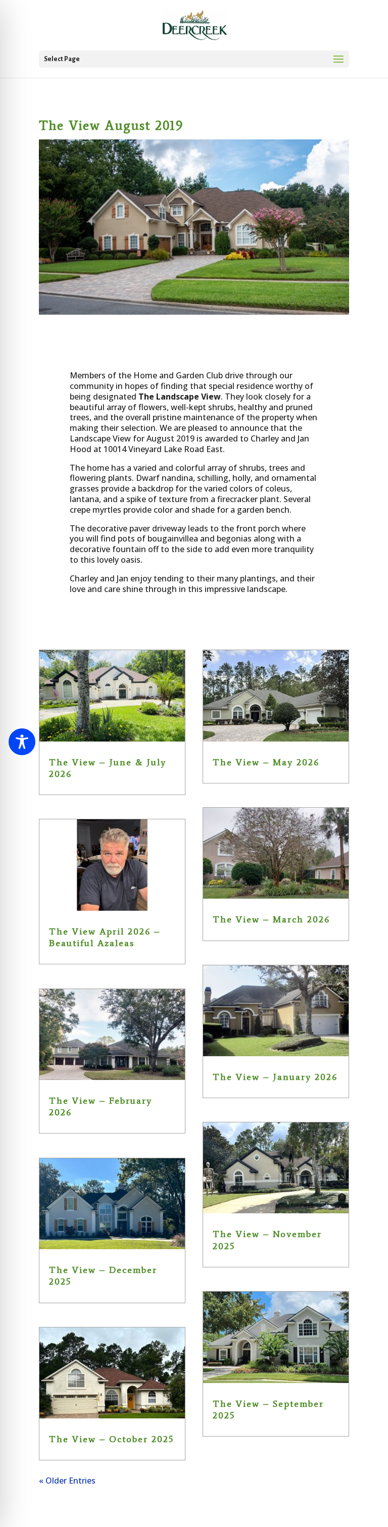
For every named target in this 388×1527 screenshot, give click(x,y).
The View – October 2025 (111, 1439)
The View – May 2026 (266, 762)
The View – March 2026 (271, 919)
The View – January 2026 (275, 1076)
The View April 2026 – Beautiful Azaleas (104, 937)
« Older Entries (67, 1480)
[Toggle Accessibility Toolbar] (22, 741)
